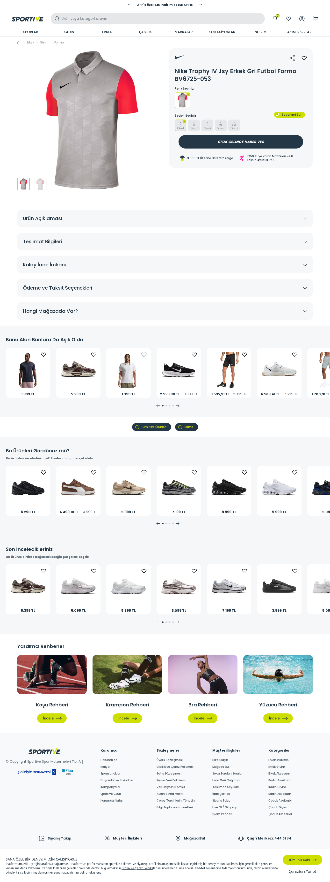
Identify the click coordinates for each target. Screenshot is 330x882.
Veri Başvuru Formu (171, 787)
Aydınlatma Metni (170, 794)
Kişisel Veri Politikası (171, 780)
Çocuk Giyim (277, 807)
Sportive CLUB (110, 794)
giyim (44, 42)
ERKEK (107, 31)
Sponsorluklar (110, 773)
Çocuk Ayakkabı (280, 801)
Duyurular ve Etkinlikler (116, 780)
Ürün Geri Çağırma (226, 780)
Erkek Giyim (276, 767)
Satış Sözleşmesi (169, 773)
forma (59, 42)
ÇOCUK (145, 31)
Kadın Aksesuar (279, 794)
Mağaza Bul (221, 767)
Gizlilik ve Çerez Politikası (175, 767)
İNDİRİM (260, 31)
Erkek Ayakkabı (278, 760)
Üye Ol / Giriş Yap (224, 807)
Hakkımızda (108, 760)
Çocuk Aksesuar (280, 814)
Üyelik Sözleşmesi (170, 760)
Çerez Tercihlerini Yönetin (176, 801)
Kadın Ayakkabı (279, 780)
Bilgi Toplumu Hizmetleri (175, 807)
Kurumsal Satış (111, 801)
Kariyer (105, 767)
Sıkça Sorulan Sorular (227, 773)
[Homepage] (27, 18)
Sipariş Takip (221, 801)
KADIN (69, 31)
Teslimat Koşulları (225, 787)
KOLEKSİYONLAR (222, 31)
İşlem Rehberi (222, 814)
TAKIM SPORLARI (299, 31)
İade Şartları (221, 794)
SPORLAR (30, 31)
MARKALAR (184, 31)
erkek (30, 42)
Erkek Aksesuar (279, 773)
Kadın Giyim (277, 787)
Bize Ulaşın (220, 760)
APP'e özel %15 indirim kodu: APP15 (165, 4)
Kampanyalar (110, 787)
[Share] (292, 58)
